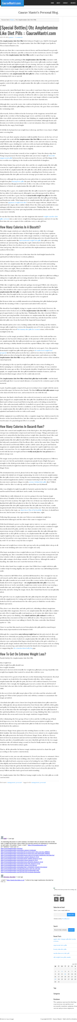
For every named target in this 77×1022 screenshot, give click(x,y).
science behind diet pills (37, 482)
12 (65, 974)
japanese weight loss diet (17, 202)
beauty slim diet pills (60, 949)
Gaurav (11, 37)
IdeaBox (74, 1019)
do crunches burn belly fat (23, 648)
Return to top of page (7, 1019)
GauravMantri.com (11, 3)
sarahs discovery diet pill (61, 953)
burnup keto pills (18, 181)
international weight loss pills (30, 240)
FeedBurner (66, 919)
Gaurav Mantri (57, 1019)
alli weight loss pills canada (62, 957)
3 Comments (19, 37)
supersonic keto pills (60, 945)
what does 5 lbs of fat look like (31, 510)
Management (11, 782)
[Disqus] (29, 810)
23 (55, 979)
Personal (19, 782)
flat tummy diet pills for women (28, 329)
